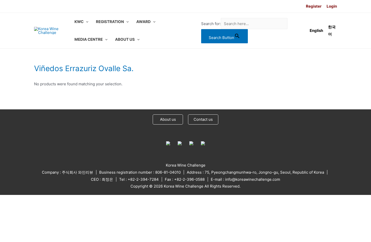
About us (168, 119)
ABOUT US (125, 39)
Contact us (203, 119)
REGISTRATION (110, 21)
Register (314, 6)
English (316, 30)
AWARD (143, 21)
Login (332, 6)
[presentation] (86, 22)
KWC (79, 21)
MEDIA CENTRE (88, 39)
